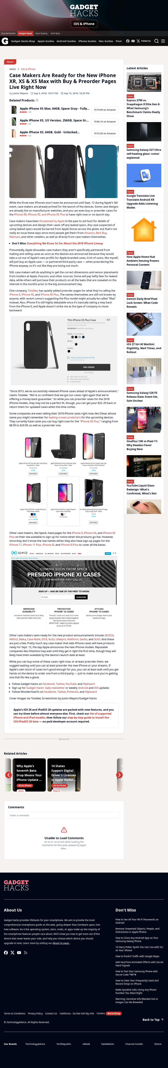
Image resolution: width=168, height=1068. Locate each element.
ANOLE (13, 639)
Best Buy (101, 233)
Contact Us (51, 1013)
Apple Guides (46, 41)
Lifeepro (61, 639)
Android (83, 688)
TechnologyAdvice (35, 1044)
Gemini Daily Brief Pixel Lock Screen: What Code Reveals (142, 302)
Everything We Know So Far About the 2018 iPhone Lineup (65, 243)
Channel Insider (134, 1044)
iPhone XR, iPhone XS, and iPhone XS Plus (39, 214)
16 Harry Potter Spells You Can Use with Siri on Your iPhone (139, 948)
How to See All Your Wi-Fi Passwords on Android (137, 921)
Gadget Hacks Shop (23, 41)
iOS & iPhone (84, 23)
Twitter (60, 684)
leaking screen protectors (65, 417)
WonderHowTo (8, 33)
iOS (96, 688)
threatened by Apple (52, 221)
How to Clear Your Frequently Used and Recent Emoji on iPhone (137, 982)
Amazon (89, 233)
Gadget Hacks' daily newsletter (45, 688)
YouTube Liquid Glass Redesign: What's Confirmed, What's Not (142, 489)
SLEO (97, 639)
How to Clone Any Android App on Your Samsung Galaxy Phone (137, 939)
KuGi (51, 639)
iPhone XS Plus (50, 294)
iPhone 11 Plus (32, 545)
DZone (157, 1044)
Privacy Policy (35, 1013)
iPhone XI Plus (69, 545)
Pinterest (72, 692)
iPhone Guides (87, 41)
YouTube (71, 684)
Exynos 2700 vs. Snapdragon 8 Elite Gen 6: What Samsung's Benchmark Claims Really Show (143, 108)
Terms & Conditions (14, 1013)
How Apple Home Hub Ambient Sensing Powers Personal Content (143, 260)
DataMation (107, 1044)
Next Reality (41, 33)
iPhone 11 (15, 545)
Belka (22, 639)
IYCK (44, 639)
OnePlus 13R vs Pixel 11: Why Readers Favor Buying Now (142, 445)
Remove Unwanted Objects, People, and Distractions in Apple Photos (137, 930)
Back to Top (151, 1020)
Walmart (14, 237)
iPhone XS (27, 294)
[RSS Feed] (26, 953)
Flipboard (89, 684)
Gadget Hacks (25, 33)
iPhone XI (48, 545)
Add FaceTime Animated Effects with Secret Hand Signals (139, 964)
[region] (64, 351)
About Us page (61, 943)
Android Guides (66, 41)
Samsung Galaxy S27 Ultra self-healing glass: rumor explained (144, 153)
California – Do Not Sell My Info (77, 1013)
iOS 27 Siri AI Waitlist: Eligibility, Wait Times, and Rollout (144, 348)
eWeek (86, 1044)
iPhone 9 (14, 294)
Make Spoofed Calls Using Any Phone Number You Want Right (136, 991)
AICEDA (109, 635)
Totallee (33, 290)
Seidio (83, 639)
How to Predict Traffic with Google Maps (137, 956)
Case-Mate (33, 639)
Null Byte (55, 33)
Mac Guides (106, 41)
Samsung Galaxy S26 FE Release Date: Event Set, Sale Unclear (142, 396)
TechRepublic (63, 1044)
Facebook (49, 684)
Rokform (72, 639)
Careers (108, 1013)
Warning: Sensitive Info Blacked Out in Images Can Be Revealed (137, 1000)
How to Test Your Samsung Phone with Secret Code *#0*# (137, 973)
